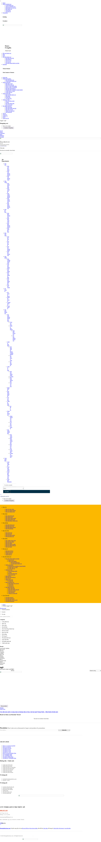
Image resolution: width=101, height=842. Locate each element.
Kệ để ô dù (7, 97)
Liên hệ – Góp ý (6, 780)
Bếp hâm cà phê (9, 83)
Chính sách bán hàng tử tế (8, 768)
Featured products (6, 609)
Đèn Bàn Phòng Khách (8, 225)
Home (4, 3)
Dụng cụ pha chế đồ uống (11, 86)
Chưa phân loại (5, 621)
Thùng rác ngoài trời (9, 110)
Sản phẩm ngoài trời (7, 106)
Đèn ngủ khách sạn (7, 53)
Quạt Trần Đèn (5, 459)
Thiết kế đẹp (5, 790)
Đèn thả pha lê (8, 243)
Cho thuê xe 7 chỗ (7, 752)
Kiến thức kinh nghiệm (8, 789)
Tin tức (4, 113)
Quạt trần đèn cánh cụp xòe (8, 475)
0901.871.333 (4, 810)
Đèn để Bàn (5, 211)
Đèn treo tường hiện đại (8, 281)
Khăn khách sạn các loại (10, 7)
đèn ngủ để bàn (25, 828)
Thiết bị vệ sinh (6, 99)
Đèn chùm (7, 96)
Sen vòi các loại (8, 104)
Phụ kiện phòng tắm (9, 103)
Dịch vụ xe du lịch (7, 747)
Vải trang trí (8, 11)
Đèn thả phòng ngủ (8, 253)
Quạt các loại (8, 60)
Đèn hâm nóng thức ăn (10, 88)
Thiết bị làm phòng (7, 78)
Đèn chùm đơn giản (8, 185)
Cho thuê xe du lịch (7, 748)
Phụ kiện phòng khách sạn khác (12, 63)
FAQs (4, 117)
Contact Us (5, 115)
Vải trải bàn (8, 10)
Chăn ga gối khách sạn (10, 6)
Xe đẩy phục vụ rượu (10, 91)
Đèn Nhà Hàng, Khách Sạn (8, 206)
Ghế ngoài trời (8, 112)
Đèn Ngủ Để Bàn (8, 230)
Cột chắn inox (8, 98)
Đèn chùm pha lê (8, 190)
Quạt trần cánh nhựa (8, 468)
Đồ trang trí (5, 290)
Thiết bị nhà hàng (6, 82)
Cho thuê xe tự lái (7, 749)
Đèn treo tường (8, 270)
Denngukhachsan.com (5, 828)
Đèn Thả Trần (5, 234)
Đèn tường (5, 257)
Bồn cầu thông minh (9, 101)
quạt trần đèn (68, 828)
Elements (5, 64)
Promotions (5, 12)
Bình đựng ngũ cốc (9, 85)
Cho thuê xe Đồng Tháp (8, 757)
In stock (3, 612)
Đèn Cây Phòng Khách (8, 173)
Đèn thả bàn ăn (8, 238)
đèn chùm (45, 828)
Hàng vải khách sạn (7, 4)
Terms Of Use (6, 118)
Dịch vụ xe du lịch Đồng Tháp (9, 753)
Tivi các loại (8, 62)
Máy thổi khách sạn (9, 80)
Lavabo (7, 102)
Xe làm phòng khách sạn (10, 81)
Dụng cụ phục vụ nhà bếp (11, 87)
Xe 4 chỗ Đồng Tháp (7, 754)
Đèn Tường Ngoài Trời (8, 260)
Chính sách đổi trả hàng (8, 772)
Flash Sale (5, 77)
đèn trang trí (61, 828)
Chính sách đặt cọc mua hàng (9, 767)
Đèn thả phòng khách (8, 248)
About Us (5, 114)
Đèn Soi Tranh (8, 286)
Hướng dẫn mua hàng (7, 766)
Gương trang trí (8, 303)
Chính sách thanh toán (7, 764)
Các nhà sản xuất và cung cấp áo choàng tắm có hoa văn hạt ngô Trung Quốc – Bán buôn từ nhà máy (29, 712)
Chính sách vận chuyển (8, 769)
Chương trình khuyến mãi (8, 786)
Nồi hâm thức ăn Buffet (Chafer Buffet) (14, 89)
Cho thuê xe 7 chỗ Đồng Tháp (9, 758)
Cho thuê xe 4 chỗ (7, 750)
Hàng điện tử (8, 59)
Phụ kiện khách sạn (7, 57)
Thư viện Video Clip (7, 791)
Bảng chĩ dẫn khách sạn (10, 94)
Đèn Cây (5, 164)
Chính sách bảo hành (7, 771)
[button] (1, 130)
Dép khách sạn (8, 9)
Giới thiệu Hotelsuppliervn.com (9, 779)
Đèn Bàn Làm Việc (9, 58)
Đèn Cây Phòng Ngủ (8, 178)
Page (4, 55)
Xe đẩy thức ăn (8, 92)
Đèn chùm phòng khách (8, 195)
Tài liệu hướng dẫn (7, 793)
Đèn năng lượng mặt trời (10, 108)
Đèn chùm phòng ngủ (8, 200)
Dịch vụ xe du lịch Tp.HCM (9, 745)
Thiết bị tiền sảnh (6, 93)
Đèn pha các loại (9, 109)
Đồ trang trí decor (9, 551)
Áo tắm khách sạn (9, 5)
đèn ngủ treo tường (33, 828)
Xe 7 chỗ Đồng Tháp (7, 755)
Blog (4, 54)
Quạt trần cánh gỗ (8, 463)
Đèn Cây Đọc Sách (8, 168)
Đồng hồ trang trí (8, 299)
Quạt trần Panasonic (9, 601)
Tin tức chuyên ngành (7, 788)
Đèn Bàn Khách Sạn (8, 215)
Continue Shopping (8, 127)
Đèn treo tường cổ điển (8, 275)
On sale (3, 614)
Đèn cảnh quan (8, 107)
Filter (12, 669)
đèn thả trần (56, 828)
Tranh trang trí (8, 307)
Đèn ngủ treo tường (8, 265)
